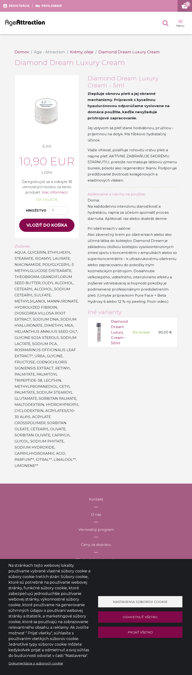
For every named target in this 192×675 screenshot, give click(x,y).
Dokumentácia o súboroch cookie (35, 663)
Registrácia (19, 6)
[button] (165, 23)
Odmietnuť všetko (140, 617)
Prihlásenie (51, 6)
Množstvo (36, 210)
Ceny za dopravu (96, 544)
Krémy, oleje (81, 52)
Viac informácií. (55, 192)
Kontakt (96, 499)
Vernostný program (96, 529)
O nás (96, 514)
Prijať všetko (140, 632)
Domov (22, 52)
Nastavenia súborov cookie (140, 602)
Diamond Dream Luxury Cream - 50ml (124, 321)
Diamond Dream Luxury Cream (129, 52)
